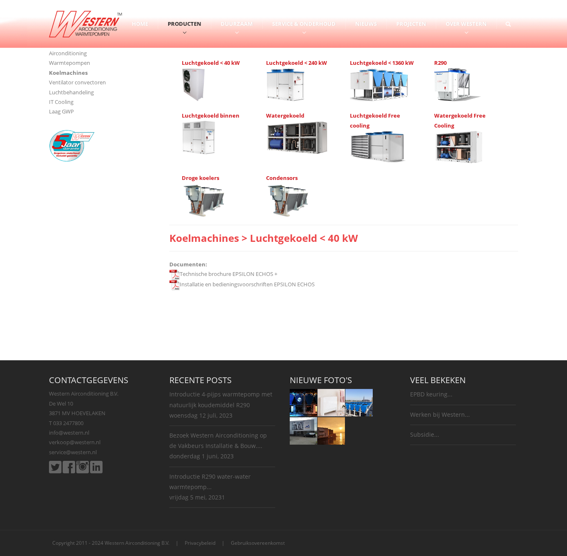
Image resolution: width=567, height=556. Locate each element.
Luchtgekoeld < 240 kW (296, 62)
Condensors (282, 178)
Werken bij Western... (440, 414)
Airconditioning (68, 53)
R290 (440, 62)
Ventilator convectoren (77, 82)
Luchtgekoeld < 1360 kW (382, 62)
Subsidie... (424, 434)
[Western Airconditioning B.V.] (85, 23)
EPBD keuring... (431, 394)
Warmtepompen (69, 62)
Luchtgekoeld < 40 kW (211, 62)
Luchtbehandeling (71, 92)
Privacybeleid (200, 542)
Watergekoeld (285, 115)
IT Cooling (61, 102)
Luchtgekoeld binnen (211, 115)
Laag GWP (61, 111)
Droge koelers (200, 178)
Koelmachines (68, 72)
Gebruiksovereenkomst (258, 542)
